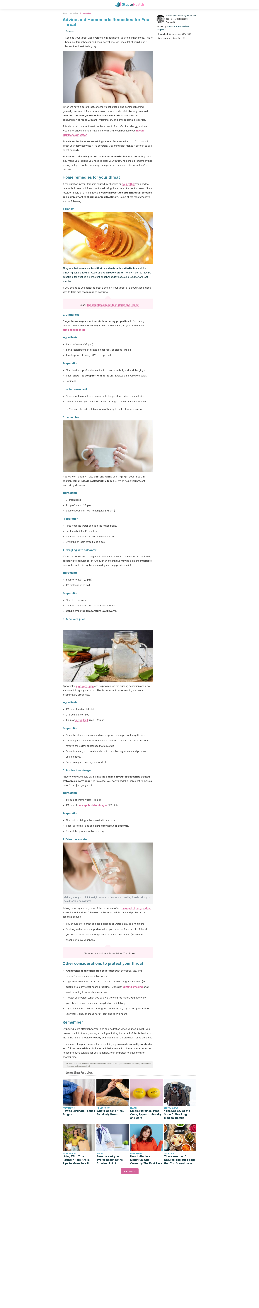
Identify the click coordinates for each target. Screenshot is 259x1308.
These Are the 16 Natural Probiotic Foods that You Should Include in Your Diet (179, 1160)
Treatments (69, 1108)
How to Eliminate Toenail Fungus (79, 1112)
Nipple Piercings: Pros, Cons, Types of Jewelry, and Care (146, 1114)
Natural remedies (70, 13)
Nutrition (169, 1153)
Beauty (133, 1108)
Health (99, 1153)
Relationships (69, 1153)
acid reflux (128, 184)
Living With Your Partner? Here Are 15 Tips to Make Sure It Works (76, 1160)
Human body (136, 1153)
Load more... (129, 1171)
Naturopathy (85, 13)
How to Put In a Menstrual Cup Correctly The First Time (146, 1160)
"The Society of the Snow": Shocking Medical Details (177, 1114)
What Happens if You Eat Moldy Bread (110, 1112)
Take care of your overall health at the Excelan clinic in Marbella (109, 1160)
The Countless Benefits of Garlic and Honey (113, 305)
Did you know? (103, 1108)
